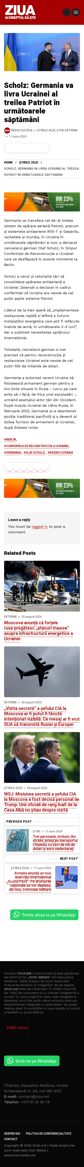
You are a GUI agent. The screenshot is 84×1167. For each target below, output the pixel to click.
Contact (11, 1139)
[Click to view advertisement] (42, 201)
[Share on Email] (37, 148)
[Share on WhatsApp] (23, 148)
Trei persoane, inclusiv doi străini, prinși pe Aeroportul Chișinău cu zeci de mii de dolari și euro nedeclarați (55, 843)
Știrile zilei (46, 130)
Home (8, 162)
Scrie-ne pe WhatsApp (35, 1061)
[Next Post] (66, 877)
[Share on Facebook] (9, 148)
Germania (13, 453)
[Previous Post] (17, 840)
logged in (40, 526)
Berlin (11, 439)
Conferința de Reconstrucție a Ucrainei (37, 446)
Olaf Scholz (35, 453)
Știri (60, 130)
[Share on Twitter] (16, 148)
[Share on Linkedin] (30, 148)
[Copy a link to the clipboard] (43, 148)
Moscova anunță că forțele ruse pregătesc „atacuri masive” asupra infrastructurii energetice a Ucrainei (38, 631)
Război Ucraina (61, 453)
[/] (67, 12)
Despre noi (12, 1134)
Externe (71, 130)
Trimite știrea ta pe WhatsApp (48, 915)
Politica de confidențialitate (48, 1134)
